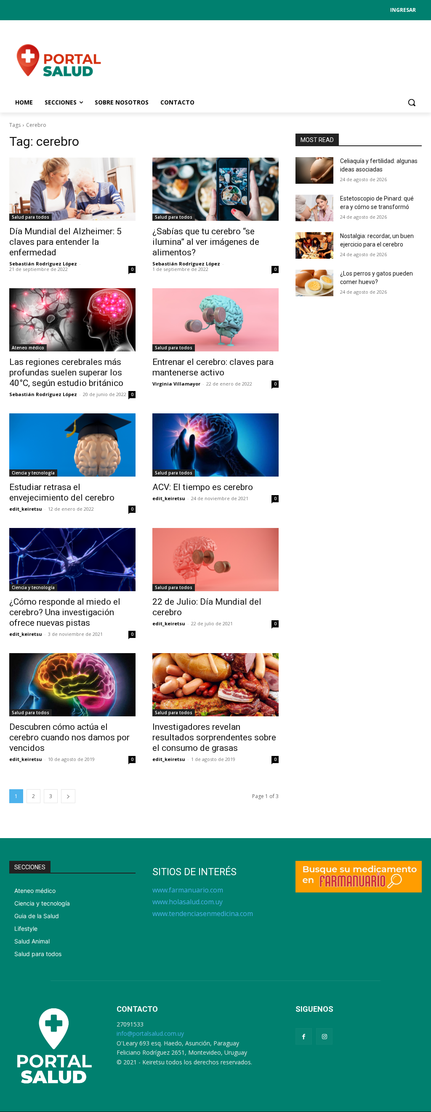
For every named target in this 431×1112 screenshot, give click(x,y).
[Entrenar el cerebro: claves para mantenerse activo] (215, 319)
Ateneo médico (28, 348)
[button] (412, 102)
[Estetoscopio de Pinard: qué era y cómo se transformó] (314, 208)
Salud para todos (30, 217)
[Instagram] (324, 1036)
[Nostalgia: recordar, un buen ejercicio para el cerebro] (314, 245)
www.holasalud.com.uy (187, 901)
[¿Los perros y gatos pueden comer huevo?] (314, 283)
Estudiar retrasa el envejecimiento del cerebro (61, 492)
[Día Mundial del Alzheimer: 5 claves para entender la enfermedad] (72, 189)
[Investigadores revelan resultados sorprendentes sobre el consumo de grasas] (215, 684)
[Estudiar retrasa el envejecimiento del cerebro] (72, 445)
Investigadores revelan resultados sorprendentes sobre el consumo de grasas (214, 737)
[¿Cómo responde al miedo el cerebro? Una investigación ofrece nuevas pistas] (72, 559)
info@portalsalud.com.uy (150, 1033)
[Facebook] (303, 1036)
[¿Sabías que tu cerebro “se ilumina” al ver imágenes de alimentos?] (215, 189)
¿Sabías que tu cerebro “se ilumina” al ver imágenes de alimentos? (205, 241)
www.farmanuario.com (187, 890)
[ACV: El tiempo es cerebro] (215, 445)
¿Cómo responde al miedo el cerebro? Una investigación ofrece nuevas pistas (64, 612)
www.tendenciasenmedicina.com (202, 913)
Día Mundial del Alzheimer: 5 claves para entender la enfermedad (65, 241)
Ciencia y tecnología (33, 473)
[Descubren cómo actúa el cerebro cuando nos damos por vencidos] (72, 684)
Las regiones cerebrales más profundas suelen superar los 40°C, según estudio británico (66, 372)
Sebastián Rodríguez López (43, 263)
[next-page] (68, 796)
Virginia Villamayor (176, 383)
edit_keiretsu (25, 509)
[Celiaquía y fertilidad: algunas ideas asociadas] (314, 170)
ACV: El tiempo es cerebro (202, 487)
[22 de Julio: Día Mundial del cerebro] (215, 559)
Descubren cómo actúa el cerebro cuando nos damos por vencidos (69, 737)
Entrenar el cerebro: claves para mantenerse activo (213, 367)
